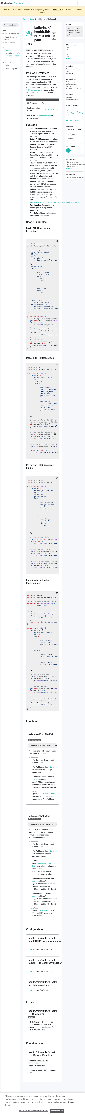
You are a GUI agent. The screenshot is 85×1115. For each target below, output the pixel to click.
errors (7, 65)
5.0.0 (68, 50)
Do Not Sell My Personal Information (33, 1111)
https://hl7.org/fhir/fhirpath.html (55, 109)
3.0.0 (68, 56)
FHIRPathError (48, 794)
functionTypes (10, 69)
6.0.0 (68, 48)
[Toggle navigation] (80, 3)
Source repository (74, 120)
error (36, 1063)
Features (5, 40)
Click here (57, 10)
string (52, 767)
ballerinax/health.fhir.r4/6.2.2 (75, 164)
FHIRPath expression (34, 90)
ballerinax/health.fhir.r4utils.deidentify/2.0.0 (75, 177)
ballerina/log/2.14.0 (73, 166)
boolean (36, 779)
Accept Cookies (57, 1111)
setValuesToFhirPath (11, 56)
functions (8, 50)
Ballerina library (29, 19)
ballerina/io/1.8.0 (72, 162)
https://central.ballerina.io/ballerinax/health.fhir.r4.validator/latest (55, 202)
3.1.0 (68, 54)
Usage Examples (8, 42)
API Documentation (43, 116)
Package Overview (9, 37)
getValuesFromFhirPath (11, 53)
